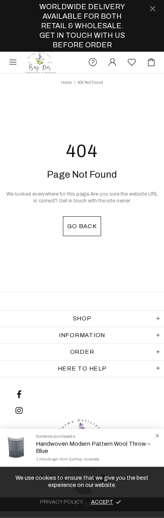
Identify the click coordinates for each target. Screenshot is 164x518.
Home (66, 82)
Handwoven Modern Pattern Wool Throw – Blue (93, 447)
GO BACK (81, 226)
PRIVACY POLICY (61, 502)
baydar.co (40, 62)
